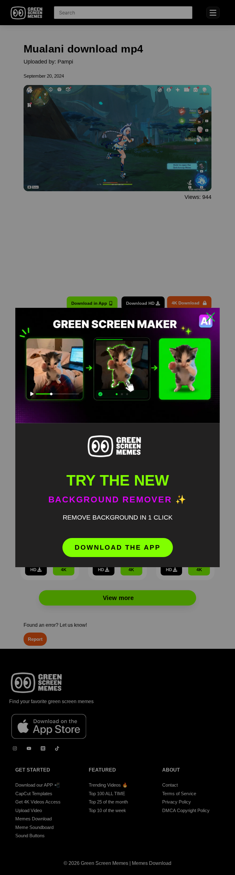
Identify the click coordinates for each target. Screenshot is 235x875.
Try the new (117, 480)
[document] (117, 437)
